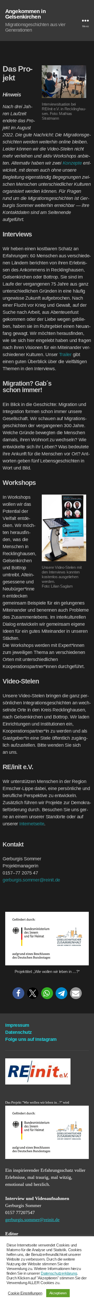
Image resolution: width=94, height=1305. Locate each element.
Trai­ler (65, 354)
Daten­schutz (18, 1032)
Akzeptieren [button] (58, 1293)
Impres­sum (17, 1025)
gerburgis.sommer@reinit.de (31, 880)
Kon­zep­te (72, 163)
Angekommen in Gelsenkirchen (25, 13)
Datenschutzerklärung (59, 1273)
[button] (18, 993)
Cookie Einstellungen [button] (25, 1293)
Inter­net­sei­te (31, 823)
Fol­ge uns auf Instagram (31, 1039)
